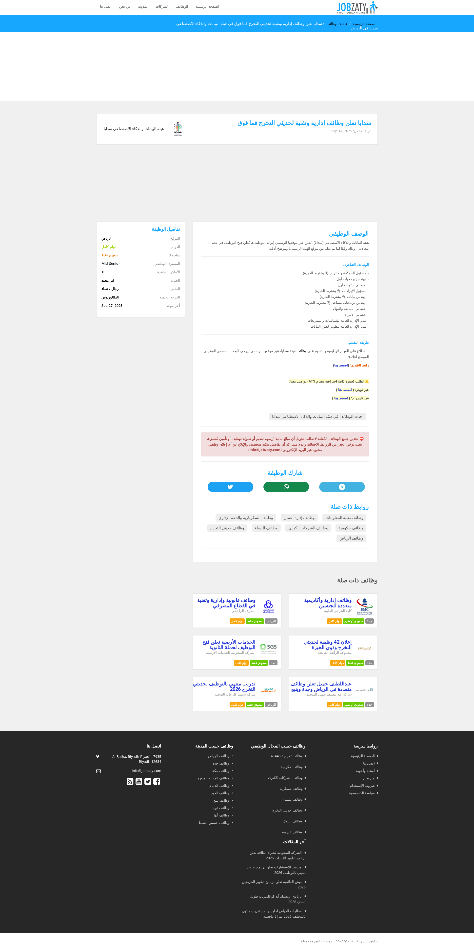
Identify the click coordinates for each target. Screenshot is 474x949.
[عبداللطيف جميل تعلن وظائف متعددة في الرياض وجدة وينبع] (365, 698)
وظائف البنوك (293, 821)
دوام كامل (334, 621)
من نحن (125, 6)
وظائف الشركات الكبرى (308, 528)
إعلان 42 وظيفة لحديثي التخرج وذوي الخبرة (328, 644)
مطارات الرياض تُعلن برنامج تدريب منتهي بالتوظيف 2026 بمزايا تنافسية (274, 913)
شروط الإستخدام (362, 785)
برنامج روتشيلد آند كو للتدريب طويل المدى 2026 (278, 899)
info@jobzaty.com (146, 770)
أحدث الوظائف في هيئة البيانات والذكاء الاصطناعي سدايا (317, 416)
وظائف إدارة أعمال (299, 517)
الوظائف (182, 6)
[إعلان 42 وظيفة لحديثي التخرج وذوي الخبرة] (365, 656)
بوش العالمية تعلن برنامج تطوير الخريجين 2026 (274, 884)
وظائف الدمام (219, 785)
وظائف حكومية (350, 528)
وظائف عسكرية (291, 788)
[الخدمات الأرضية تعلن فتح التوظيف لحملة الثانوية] (268, 656)
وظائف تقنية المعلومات (344, 517)
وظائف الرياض (351, 538)
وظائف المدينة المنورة (214, 778)
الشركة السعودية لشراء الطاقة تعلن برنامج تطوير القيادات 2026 (278, 855)
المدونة (143, 6)
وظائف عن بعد (292, 832)
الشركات (162, 6)
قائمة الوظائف (336, 23)
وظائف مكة (221, 770)
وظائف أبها (222, 815)
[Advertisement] (326, 66)
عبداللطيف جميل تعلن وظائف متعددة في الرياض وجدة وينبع (321, 686)
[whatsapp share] (286, 487)
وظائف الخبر (220, 793)
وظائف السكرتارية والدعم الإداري (245, 517)
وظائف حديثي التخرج (227, 528)
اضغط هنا (341, 365)
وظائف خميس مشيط (214, 822)
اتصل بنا (106, 6)
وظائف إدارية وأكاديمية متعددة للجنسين (328, 603)
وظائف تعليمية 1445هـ (286, 755)
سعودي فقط (254, 621)
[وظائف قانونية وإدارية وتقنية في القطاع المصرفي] (268, 614)
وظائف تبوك (221, 807)
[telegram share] (342, 487)
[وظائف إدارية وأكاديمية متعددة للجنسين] (365, 614)
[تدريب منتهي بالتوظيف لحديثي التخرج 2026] (268, 698)
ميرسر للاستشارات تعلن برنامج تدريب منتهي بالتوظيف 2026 (276, 870)
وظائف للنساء (266, 528)
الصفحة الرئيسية (207, 6)
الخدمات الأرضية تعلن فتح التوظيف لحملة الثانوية (229, 644)
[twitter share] (230, 487)
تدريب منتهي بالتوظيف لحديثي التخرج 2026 (224, 686)
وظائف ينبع (222, 800)
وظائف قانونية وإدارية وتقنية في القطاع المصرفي (226, 603)
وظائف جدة (221, 763)
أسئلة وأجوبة (365, 770)
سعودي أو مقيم (353, 621)
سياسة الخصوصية (362, 793)
